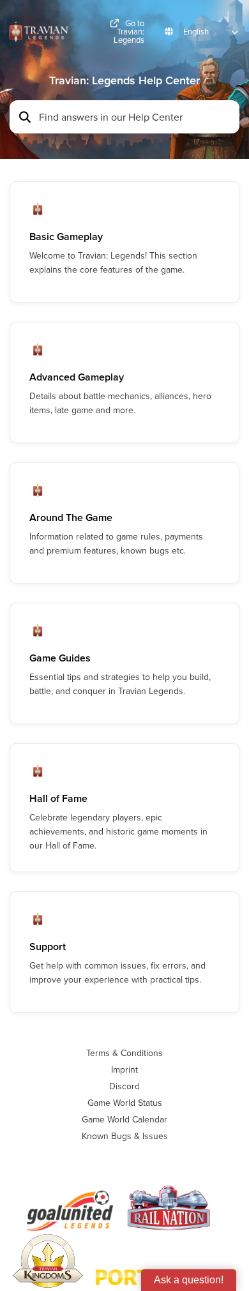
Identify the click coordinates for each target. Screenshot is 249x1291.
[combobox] (135, 116)
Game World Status (124, 1102)
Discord (124, 1086)
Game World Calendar (124, 1119)
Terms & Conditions (124, 1052)
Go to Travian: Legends (129, 31)
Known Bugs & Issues (125, 1135)
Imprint (124, 1069)
